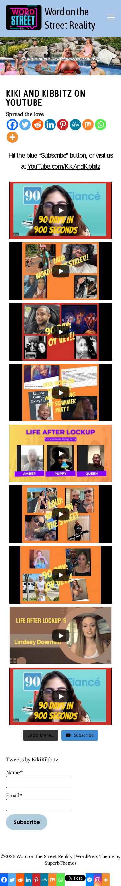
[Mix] (88, 124)
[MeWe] (75, 124)
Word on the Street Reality (70, 18)
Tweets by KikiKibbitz (32, 759)
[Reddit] (37, 124)
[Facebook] (12, 124)
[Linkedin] (50, 124)
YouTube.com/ (46, 166)
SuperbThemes (60, 863)
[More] (12, 137)
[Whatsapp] (100, 124)
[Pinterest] (62, 124)
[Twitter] (25, 124)
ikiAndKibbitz (84, 166)
